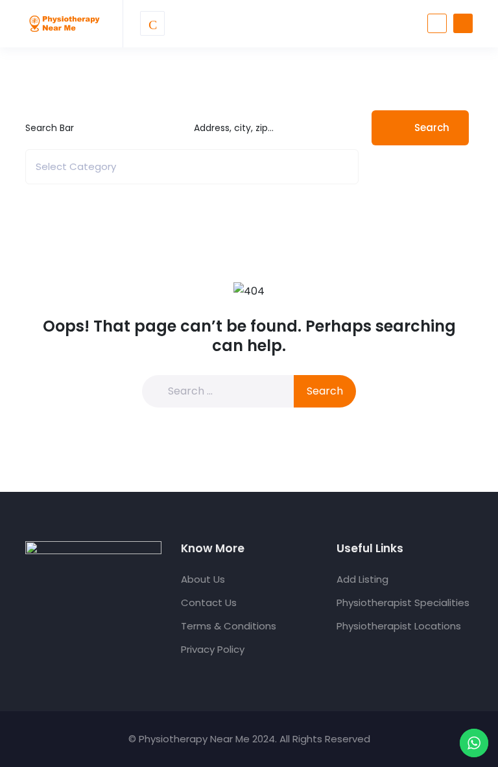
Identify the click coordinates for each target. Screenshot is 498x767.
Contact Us (209, 602)
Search (431, 127)
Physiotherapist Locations (399, 626)
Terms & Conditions (228, 626)
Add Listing (362, 579)
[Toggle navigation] (152, 23)
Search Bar (49, 127)
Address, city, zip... (234, 127)
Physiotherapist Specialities (403, 602)
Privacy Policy (212, 649)
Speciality (47, 166)
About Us (203, 579)
